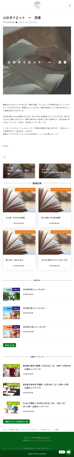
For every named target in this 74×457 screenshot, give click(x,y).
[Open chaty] (68, 452)
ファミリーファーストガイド (28, 22)
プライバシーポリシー (15, 448)
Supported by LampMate (37, 454)
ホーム (5, 448)
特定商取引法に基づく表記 (32, 448)
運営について (46, 448)
